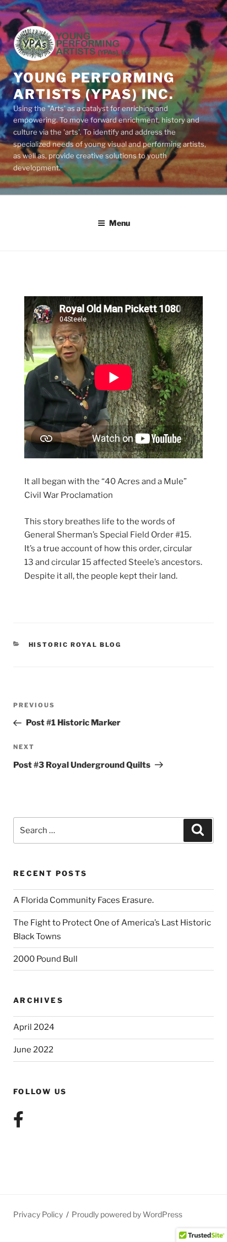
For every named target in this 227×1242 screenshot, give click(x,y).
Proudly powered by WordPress (127, 1214)
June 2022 (33, 1050)
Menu (119, 223)
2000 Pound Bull (45, 959)
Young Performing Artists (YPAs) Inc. (94, 86)
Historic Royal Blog (75, 644)
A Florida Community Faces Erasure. (83, 900)
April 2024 (34, 1027)
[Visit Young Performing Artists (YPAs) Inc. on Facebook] (18, 1123)
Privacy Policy (38, 1214)
